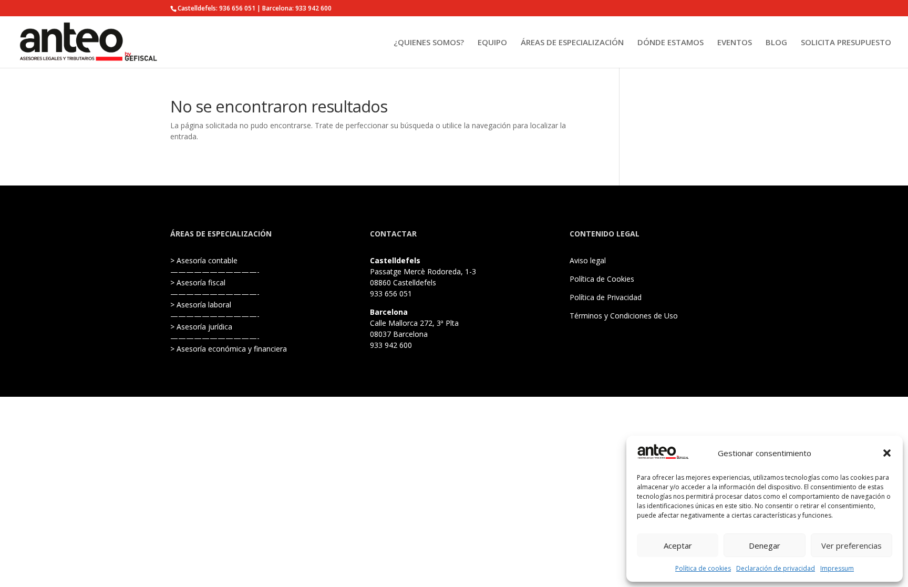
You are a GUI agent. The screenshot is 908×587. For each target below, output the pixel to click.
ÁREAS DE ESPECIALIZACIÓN (572, 42)
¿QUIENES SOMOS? (429, 42)
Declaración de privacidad (775, 568)
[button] (887, 453)
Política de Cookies (602, 279)
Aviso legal (588, 260)
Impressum (837, 568)
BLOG (776, 42)
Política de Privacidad (606, 297)
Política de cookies (703, 568)
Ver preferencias (851, 545)
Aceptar (678, 545)
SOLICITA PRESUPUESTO (846, 42)
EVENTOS (734, 42)
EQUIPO (492, 42)
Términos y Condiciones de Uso (624, 316)
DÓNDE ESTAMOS (670, 42)
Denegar (764, 545)
